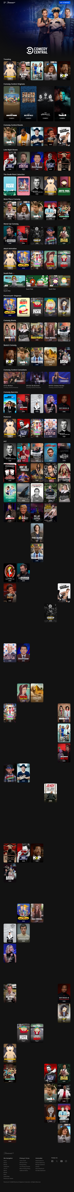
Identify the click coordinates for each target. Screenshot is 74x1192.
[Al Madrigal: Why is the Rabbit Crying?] (50, 452)
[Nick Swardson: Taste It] (64, 933)
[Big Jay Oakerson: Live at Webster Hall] (37, 512)
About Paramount (39, 1168)
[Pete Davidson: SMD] (37, 973)
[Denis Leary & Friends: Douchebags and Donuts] (37, 672)
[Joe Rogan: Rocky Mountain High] (37, 813)
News (5, 1174)
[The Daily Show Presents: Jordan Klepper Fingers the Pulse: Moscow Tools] (10, 853)
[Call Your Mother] (50, 532)
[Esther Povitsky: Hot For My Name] (64, 692)
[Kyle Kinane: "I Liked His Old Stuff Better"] (50, 873)
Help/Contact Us (39, 1160)
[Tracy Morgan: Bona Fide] (64, 1093)
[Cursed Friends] (37, 632)
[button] (5, 3)
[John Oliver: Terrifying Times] (10, 833)
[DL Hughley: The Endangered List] (64, 632)
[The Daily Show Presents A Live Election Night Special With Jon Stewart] (10, 652)
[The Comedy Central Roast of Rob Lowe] (23, 612)
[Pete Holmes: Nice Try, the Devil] (50, 973)
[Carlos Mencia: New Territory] (10, 552)
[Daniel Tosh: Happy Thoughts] (37, 652)
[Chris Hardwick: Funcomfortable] (64, 552)
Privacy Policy (23, 1164)
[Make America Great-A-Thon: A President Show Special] (37, 893)
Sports (5, 1170)
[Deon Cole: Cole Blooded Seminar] (50, 672)
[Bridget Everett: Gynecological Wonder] (10, 532)
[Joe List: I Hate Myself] (23, 813)
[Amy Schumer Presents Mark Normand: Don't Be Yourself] (23, 472)
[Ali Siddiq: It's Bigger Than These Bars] (64, 452)
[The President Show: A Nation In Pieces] (64, 973)
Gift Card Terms (23, 1162)
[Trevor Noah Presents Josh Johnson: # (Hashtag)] (37, 1113)
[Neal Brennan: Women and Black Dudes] (37, 933)
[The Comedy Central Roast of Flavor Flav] (37, 592)
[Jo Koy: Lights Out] (64, 793)
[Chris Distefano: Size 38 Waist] (50, 552)
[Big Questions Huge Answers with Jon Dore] (50, 512)
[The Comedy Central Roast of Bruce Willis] (64, 572)
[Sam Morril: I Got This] (50, 1033)
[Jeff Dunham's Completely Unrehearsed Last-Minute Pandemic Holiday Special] (10, 772)
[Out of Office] (50, 953)
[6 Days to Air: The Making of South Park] (10, 452)
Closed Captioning (40, 1162)
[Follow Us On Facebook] (52, 1161)
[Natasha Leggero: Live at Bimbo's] (64, 913)
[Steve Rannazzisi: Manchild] (37, 1053)
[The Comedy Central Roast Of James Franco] (50, 592)
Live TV (5, 1168)
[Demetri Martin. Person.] (10, 672)
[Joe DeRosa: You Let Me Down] (10, 813)
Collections (6, 1166)
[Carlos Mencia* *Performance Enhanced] (64, 532)
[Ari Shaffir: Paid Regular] (37, 492)
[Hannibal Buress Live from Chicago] (23, 732)
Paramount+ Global (8, 1178)
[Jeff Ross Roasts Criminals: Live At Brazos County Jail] (64, 772)
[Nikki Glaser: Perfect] (10, 953)
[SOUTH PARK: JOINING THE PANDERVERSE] (10, 1033)
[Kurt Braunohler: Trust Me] (23, 873)
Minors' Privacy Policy (25, 1168)
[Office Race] (37, 953)
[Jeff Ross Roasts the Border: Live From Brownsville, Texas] (10, 793)
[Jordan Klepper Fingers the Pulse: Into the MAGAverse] (64, 833)
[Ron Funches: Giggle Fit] (37, 993)
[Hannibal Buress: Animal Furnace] (10, 732)
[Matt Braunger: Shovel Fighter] (64, 893)
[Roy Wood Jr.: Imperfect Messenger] (64, 993)
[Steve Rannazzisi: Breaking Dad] (23, 1053)
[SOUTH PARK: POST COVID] (50, 1013)
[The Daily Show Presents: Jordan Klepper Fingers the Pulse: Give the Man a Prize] (50, 1073)
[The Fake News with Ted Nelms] (37, 712)
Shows (5, 1162)
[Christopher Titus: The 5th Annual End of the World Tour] (10, 572)
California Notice (24, 1170)
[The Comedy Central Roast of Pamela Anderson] (10, 612)
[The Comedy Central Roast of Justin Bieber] (64, 592)
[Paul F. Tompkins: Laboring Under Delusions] (23, 973)
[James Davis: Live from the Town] (37, 752)
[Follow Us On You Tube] (61, 1161)
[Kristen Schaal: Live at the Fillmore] (64, 853)
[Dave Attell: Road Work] (50, 652)
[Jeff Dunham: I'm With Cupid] (64, 752)
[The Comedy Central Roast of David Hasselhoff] (23, 592)
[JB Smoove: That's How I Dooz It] (23, 752)
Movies (5, 1164)
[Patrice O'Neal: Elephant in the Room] (64, 953)
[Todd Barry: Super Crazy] (37, 1093)
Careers (37, 1166)
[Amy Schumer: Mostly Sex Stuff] (64, 472)
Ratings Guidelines (40, 1164)
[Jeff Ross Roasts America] (37, 772)
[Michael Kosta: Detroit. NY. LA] (10, 913)
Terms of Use (23, 1160)
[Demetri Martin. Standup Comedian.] (23, 672)
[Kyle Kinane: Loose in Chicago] (64, 873)
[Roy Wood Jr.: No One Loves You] (10, 1013)
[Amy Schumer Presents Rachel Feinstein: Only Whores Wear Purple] (37, 472)
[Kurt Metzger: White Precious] (37, 873)
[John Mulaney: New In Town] (50, 813)
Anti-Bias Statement (40, 1170)
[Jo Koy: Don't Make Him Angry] (50, 793)
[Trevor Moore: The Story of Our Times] (23, 1113)
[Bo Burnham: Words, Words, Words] (64, 512)
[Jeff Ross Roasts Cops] (50, 772)
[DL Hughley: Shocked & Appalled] (50, 632)
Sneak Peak (6, 1176)
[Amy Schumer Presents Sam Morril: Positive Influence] (50, 472)
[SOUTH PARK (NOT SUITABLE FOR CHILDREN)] (23, 1033)
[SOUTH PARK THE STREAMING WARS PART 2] (64, 1013)
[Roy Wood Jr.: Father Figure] (50, 993)
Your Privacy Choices (25, 1166)
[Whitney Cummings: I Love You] (50, 1133)
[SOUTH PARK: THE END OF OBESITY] (37, 1033)
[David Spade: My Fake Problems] (64, 652)
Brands (5, 1172)
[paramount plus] (11, 3)
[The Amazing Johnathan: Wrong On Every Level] (10, 472)
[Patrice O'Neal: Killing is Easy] (10, 973)
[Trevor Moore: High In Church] (10, 1113)
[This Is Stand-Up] (10, 1093)
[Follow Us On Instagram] (66, 1161)
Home (5, 1160)
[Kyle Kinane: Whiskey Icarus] (10, 893)
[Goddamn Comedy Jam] (50, 712)
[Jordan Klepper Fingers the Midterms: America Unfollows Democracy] (50, 833)
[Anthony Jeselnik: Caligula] (23, 492)
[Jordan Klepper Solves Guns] (23, 833)
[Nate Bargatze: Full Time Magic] (10, 933)
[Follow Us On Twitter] (57, 1161)
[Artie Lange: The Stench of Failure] (50, 492)
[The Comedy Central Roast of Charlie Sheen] (10, 592)
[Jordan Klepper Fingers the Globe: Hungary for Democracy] (37, 833)
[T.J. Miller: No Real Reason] (64, 1053)
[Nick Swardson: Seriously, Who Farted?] (50, 933)
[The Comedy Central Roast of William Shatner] (37, 612)
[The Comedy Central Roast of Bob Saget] (50, 572)
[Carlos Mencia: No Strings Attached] (23, 552)
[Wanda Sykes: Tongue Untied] (37, 1133)
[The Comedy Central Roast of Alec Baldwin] (37, 572)
